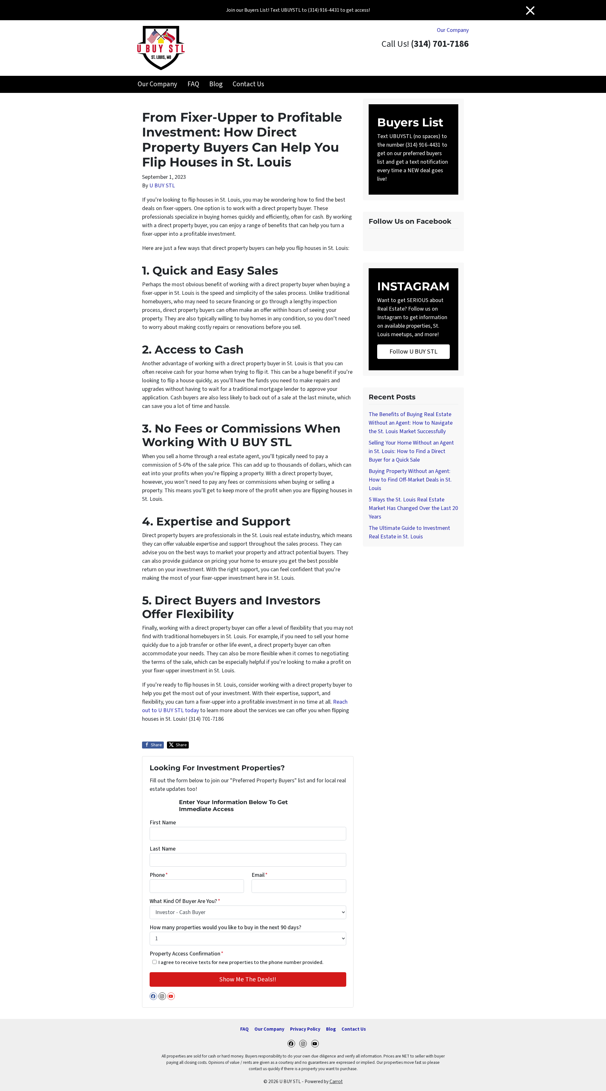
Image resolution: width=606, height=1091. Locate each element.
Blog (216, 84)
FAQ (193, 84)
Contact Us (248, 84)
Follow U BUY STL (413, 351)
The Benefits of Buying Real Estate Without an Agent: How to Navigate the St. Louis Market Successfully (411, 422)
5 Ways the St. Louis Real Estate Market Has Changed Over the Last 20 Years (413, 508)
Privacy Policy (305, 1029)
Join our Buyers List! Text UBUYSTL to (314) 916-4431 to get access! (298, 10)
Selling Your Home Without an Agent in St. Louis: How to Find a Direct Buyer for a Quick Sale (411, 451)
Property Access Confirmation (186, 954)
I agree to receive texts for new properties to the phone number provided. (241, 962)
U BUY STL (162, 186)
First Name (163, 823)
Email (260, 875)
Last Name (162, 849)
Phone (159, 875)
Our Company (453, 30)
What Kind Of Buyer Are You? (185, 901)
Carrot (336, 1081)
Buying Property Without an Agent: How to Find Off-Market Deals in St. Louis (410, 479)
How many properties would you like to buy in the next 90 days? (225, 927)
